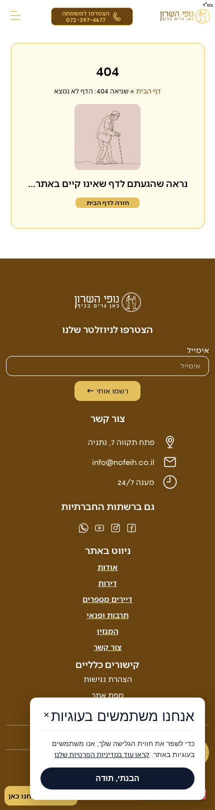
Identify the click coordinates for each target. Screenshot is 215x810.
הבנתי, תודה (118, 778)
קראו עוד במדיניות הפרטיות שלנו (102, 754)
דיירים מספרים (107, 599)
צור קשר (108, 647)
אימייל (198, 350)
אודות (108, 567)
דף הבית (148, 90)
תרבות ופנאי (107, 615)
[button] (15, 16)
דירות (107, 583)
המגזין (107, 631)
